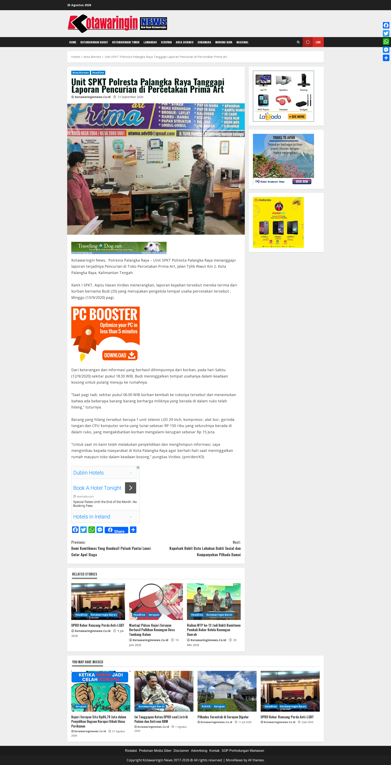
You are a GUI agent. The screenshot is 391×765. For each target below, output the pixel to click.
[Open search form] (298, 42)
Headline (98, 72)
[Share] (386, 58)
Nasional (242, 42)
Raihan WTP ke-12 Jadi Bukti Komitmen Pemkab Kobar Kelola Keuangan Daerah (214, 630)
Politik (206, 706)
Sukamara (204, 42)
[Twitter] (386, 33)
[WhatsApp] (386, 41)
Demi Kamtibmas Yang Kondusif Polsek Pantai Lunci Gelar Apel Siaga (111, 548)
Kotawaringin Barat (94, 42)
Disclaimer (181, 750)
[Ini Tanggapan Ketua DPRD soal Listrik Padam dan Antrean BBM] (163, 691)
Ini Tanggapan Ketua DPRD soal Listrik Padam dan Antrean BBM (161, 719)
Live (318, 42)
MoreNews (234, 760)
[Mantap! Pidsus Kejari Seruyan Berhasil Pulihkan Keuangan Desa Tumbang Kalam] (156, 601)
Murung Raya (223, 42)
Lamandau (150, 42)
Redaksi (131, 750)
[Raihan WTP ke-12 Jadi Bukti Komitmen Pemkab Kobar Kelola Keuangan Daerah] (214, 601)
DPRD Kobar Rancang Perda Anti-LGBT (97, 625)
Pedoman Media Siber (155, 750)
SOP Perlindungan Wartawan (243, 750)
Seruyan (166, 42)
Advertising (199, 750)
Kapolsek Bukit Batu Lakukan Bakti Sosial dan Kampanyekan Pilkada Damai (205, 548)
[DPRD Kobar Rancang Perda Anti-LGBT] (98, 601)
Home (72, 42)
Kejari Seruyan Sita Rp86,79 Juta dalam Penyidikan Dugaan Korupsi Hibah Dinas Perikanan (98, 721)
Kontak (214, 750)
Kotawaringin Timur (125, 42)
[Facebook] (386, 25)
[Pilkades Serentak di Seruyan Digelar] (227, 691)
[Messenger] (386, 50)
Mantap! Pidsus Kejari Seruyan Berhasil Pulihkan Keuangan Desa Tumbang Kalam (152, 630)
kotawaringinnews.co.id (92, 97)
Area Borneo (184, 42)
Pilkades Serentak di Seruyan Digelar (223, 716)
